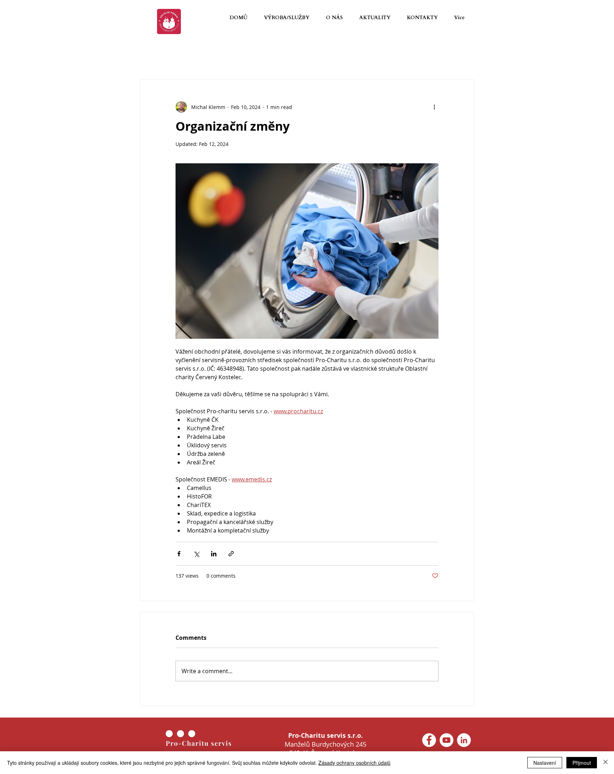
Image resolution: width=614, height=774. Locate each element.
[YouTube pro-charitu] (446, 740)
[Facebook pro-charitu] (429, 740)
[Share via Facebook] (179, 553)
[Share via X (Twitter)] (196, 553)
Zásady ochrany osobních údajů (354, 762)
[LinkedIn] (464, 740)
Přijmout (581, 762)
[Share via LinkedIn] (213, 553)
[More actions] (434, 107)
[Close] (605, 762)
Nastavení (544, 762)
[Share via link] (231, 553)
